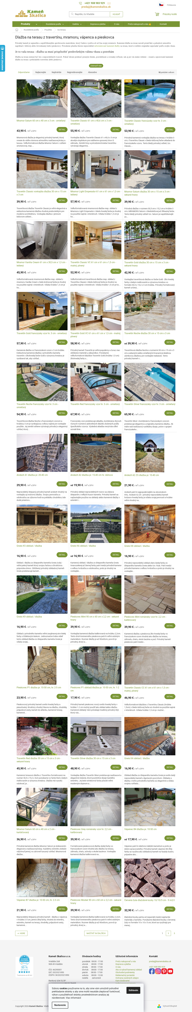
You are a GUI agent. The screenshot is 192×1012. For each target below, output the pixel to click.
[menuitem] (26, 24)
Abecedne (92, 72)
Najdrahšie (56, 72)
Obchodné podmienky (125, 972)
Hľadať (116, 14)
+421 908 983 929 (157, 967)
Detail (62, 129)
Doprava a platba (123, 964)
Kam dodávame (122, 981)
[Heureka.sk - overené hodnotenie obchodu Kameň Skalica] (24, 966)
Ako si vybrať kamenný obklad (129, 970)
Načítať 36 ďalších (96, 933)
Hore (22, 933)
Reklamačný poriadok (125, 975)
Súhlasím (133, 990)
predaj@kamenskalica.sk (160, 961)
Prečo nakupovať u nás (126, 961)
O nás (118, 967)
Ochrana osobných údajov (127, 978)
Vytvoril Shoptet (170, 1006)
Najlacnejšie (40, 72)
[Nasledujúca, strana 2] (168, 933)
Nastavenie (60, 1005)
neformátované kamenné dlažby (107, 46)
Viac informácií (73, 997)
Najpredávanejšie (74, 72)
